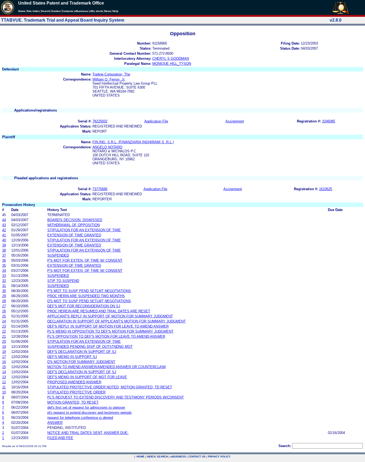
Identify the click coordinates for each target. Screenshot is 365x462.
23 (4, 326)
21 (4, 336)
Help (115, 11)
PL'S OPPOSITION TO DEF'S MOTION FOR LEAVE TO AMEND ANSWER (106, 336)
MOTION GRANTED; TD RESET (73, 402)
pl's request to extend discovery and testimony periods (89, 413)
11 (4, 387)
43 (4, 225)
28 (4, 301)
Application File (156, 121)
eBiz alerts (96, 11)
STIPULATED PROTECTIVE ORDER (76, 392)
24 (4, 321)
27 (4, 306)
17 (4, 357)
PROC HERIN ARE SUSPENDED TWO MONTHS (86, 296)
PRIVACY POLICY (219, 456)
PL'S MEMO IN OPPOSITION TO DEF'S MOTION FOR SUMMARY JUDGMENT (110, 331)
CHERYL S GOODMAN (170, 59)
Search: (284, 446)
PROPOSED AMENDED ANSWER (74, 382)
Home (22, 11)
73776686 (99, 189)
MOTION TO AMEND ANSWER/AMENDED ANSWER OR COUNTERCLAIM (106, 367)
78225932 (99, 121)
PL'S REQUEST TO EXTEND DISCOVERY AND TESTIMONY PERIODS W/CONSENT (115, 397)
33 (4, 276)
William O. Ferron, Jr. (108, 79)
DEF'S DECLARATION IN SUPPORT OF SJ (81, 352)
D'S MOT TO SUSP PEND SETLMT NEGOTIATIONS (89, 301)
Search (45, 11)
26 (4, 311)
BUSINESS (178, 456)
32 (4, 281)
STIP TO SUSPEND (63, 281)
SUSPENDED (58, 255)
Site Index (33, 11)
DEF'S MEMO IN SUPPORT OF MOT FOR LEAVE (87, 377)
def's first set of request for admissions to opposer (86, 407)
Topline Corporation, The (111, 74)
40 (4, 240)
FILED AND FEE (60, 438)
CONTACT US (196, 456)
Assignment (235, 121)
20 (4, 342)
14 (4, 372)
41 (4, 235)
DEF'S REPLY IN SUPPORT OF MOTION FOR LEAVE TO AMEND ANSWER (108, 326)
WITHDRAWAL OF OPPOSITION (73, 225)
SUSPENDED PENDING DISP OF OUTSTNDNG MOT (90, 347)
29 (4, 296)
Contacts (67, 11)
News (107, 11)
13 (4, 377)
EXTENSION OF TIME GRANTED (74, 235)
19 (4, 347)
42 (4, 230)
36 (4, 260)
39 (4, 245)
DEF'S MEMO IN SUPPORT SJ (72, 357)
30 (4, 291)
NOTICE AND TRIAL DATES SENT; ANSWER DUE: (88, 433)
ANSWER (55, 423)
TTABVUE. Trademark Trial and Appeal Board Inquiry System (62, 20)
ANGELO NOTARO (107, 147)
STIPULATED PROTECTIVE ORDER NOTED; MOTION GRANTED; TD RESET (109, 387)
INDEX (151, 456)
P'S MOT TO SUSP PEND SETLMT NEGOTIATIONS (89, 291)
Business (81, 11)
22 (4, 331)
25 (4, 316)
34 (4, 271)
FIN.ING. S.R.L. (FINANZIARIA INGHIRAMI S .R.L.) (133, 142)
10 (4, 392)
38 (4, 250)
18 (4, 352)
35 (4, 266)
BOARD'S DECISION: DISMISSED (74, 220)
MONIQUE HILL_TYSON (171, 64)
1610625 (325, 189)
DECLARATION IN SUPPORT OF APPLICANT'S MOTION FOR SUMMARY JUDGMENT (116, 321)
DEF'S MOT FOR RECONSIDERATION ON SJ (83, 306)
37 (4, 255)
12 (4, 382)
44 (4, 220)
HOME (141, 456)
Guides (56, 11)
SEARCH (162, 456)
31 (4, 286)
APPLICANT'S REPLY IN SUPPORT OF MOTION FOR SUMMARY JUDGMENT (110, 316)
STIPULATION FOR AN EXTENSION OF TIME (84, 230)
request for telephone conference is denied (80, 418)
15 (4, 367)
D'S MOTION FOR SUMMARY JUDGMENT (81, 362)
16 (4, 362)
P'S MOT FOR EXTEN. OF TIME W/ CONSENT (84, 260)
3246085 (328, 121)
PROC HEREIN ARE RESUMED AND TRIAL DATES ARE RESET (98, 311)
